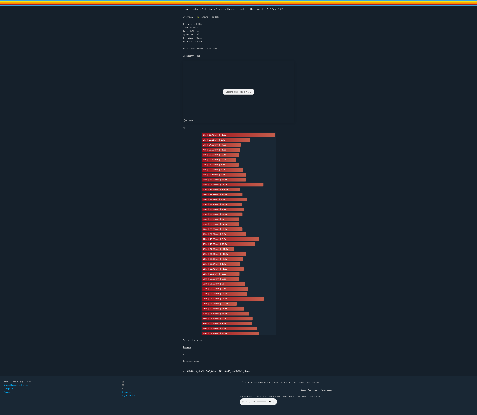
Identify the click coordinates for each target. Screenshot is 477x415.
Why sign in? (128, 395)
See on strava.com (192, 340)
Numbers (187, 347)
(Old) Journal (256, 9)
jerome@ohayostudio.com (16, 385)
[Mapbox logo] (188, 120)
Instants (196, 9)
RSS (281, 9)
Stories (220, 9)
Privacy (8, 392)
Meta (274, 9)
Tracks (242, 9)
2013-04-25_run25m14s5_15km (233, 371)
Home (186, 9)
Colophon (8, 388)
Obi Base (208, 9)
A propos (126, 392)
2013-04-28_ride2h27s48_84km (200, 371)
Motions (231, 9)
